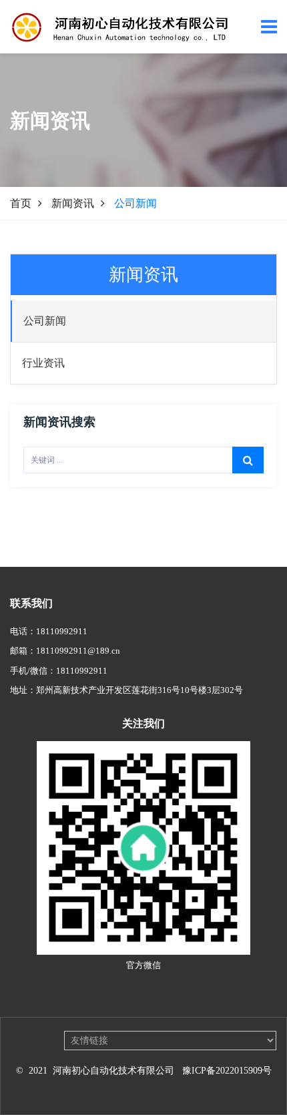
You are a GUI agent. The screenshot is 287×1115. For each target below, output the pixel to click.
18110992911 (61, 631)
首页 (20, 203)
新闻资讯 (72, 203)
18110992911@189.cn (78, 651)
